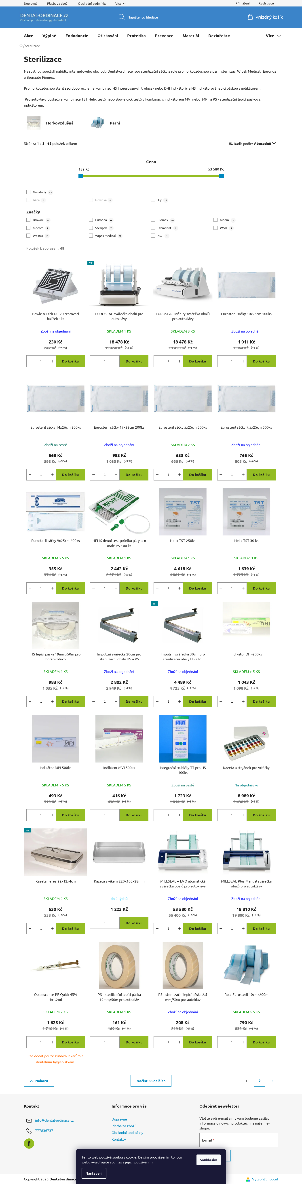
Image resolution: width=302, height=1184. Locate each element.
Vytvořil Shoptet (265, 1179)
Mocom (40, 228)
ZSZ (163, 236)
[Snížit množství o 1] (30, 361)
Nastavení (94, 1173)
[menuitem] (28, 35)
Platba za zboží (57, 3)
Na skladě (42, 192)
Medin (227, 220)
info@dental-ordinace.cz (54, 1120)
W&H (226, 228)
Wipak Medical (108, 236)
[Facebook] (29, 1143)
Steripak (103, 228)
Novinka (103, 200)
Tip (162, 200)
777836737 (44, 1130)
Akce (38, 200)
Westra (40, 236)
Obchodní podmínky (92, 3)
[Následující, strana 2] (259, 1081)
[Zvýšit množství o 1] (52, 361)
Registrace (266, 3)
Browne (41, 220)
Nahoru (41, 1080)
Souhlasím (208, 1159)
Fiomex (166, 220)
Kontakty (119, 1139)
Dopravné (31, 3)
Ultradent (167, 228)
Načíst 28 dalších (151, 1080)
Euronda (103, 220)
